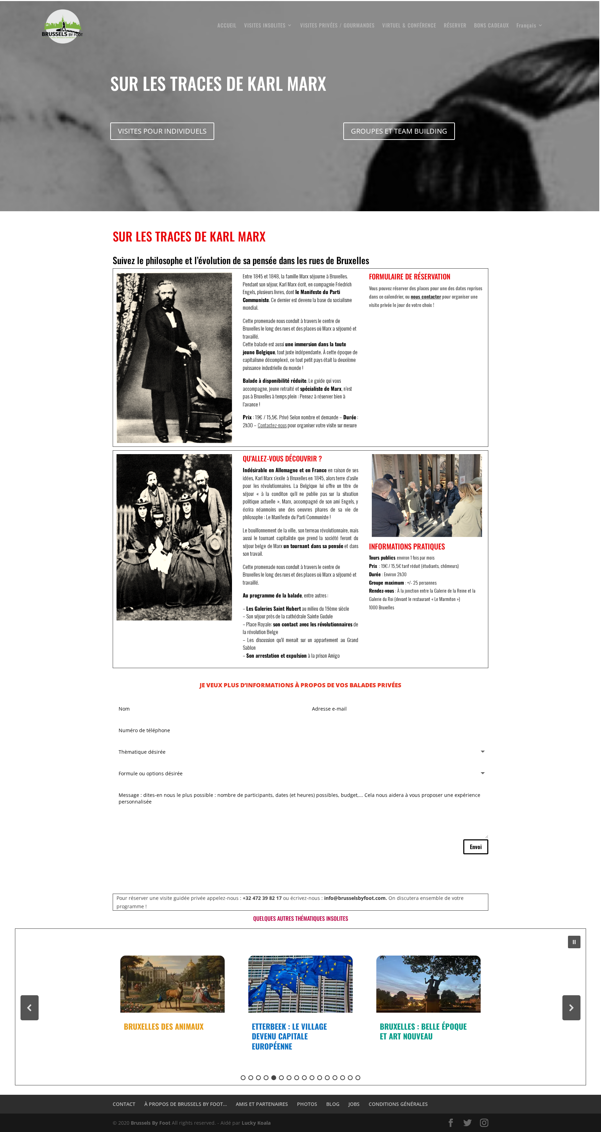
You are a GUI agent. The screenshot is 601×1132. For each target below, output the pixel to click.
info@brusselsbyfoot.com (355, 898)
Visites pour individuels (162, 131)
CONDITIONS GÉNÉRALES (398, 1104)
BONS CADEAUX (491, 26)
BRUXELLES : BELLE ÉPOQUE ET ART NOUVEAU (295, 1031)
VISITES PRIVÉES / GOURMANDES (337, 26)
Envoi (476, 846)
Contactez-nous (272, 425)
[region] (300, 1008)
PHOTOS (307, 1104)
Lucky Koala (256, 1122)
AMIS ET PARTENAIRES (262, 1104)
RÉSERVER (455, 26)
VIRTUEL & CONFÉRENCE (409, 26)
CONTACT (124, 1104)
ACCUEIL (227, 26)
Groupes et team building (399, 131)
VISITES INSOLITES (265, 26)
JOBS (354, 1104)
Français (526, 26)
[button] (574, 942)
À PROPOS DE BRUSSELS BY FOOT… (185, 1104)
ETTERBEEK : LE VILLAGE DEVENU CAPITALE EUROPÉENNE (161, 1036)
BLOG (332, 1104)
